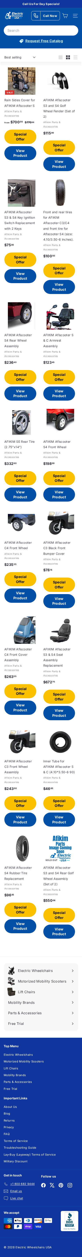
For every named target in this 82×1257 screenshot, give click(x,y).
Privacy (9, 1127)
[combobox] (41, 30)
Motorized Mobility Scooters (24, 1061)
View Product (20, 153)
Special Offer (20, 136)
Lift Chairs (11, 1068)
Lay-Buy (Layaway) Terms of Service (30, 1154)
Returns (9, 1120)
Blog (7, 1113)
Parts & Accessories (18, 1082)
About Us (10, 1106)
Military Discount (15, 1161)
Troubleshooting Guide (20, 1147)
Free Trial (10, 1088)
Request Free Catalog (44, 41)
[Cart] (65, 15)
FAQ (7, 1134)
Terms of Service (16, 1141)
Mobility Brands (15, 1075)
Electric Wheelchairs (18, 1054)
